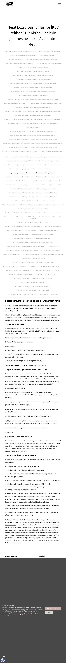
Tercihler (49, 612)
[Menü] (59, 4)
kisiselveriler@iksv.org (46, 533)
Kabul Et (49, 609)
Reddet (57, 609)
